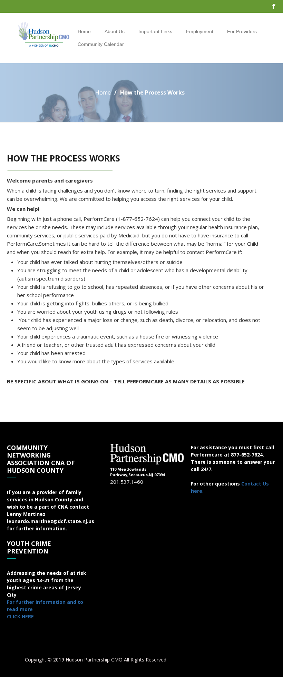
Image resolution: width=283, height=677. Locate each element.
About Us (115, 31)
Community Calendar (101, 44)
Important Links (155, 31)
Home (84, 31)
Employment (199, 31)
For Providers (242, 31)
